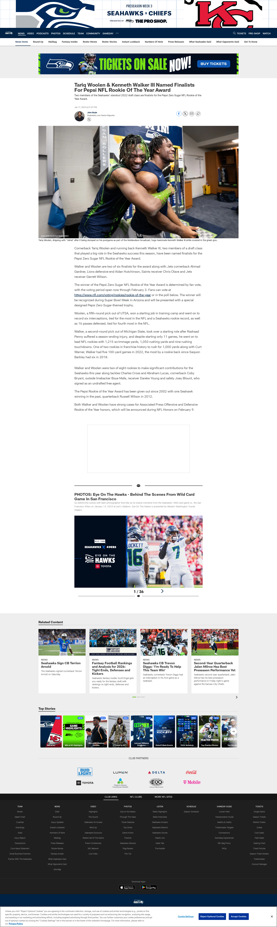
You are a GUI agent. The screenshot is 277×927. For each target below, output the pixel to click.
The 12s (127, 854)
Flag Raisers (128, 848)
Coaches (20, 822)
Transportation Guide (224, 817)
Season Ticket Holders (259, 854)
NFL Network (93, 848)
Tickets (259, 806)
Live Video (93, 854)
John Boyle (92, 112)
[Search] (234, 33)
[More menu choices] (117, 33)
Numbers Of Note (57, 833)
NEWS (57, 806)
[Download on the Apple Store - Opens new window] (127, 887)
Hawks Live (160, 838)
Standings (20, 827)
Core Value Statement (20, 848)
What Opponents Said (57, 864)
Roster (20, 811)
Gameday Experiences (224, 838)
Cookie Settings (186, 916)
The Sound (93, 817)
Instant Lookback (57, 827)
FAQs (224, 848)
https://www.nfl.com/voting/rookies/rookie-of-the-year (112, 295)
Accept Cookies (239, 916)
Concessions (224, 833)
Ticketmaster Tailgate (224, 827)
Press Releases (57, 843)
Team (19, 806)
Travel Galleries (128, 822)
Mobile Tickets (259, 822)
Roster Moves (57, 848)
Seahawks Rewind (160, 827)
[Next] (162, 591)
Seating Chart (259, 843)
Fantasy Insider (57, 854)
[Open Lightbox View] (138, 559)
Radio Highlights (160, 811)
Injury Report (19, 838)
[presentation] (237, 697)
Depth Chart (20, 817)
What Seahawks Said (57, 859)
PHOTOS (128, 806)
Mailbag (57, 838)
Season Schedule (191, 811)
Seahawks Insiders (160, 822)
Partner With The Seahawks (20, 859)
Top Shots (127, 827)
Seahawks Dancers (128, 843)
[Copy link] (198, 114)
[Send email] (191, 115)
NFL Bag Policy (224, 843)
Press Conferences (93, 843)
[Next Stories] (233, 731)
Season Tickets (259, 817)
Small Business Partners (19, 854)
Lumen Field (224, 811)
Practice (127, 838)
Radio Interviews (160, 817)
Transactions (20, 843)
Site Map (57, 869)
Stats (20, 833)
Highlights (93, 811)
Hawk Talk (160, 843)
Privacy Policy (16, 923)
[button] (134, 697)
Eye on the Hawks (127, 811)
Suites (259, 827)
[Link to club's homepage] (9, 33)
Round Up (57, 817)
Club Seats (259, 833)
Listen (160, 806)
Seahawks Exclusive (93, 833)
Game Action (128, 833)
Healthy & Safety (224, 822)
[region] (138, 917)
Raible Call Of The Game (93, 838)
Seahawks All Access (93, 822)
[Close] (271, 916)
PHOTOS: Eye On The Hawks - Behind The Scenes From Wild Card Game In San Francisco (134, 496)
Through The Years (128, 817)
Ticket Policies (259, 848)
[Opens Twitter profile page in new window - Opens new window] (89, 119)
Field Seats (259, 838)
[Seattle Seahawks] (138, 902)
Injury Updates (57, 822)
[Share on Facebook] (178, 115)
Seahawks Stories (160, 833)
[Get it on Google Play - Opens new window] (149, 889)
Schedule (191, 806)
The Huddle (160, 848)
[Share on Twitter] (185, 115)
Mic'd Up (93, 827)
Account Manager (259, 864)
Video (93, 806)
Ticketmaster (259, 859)
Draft (57, 811)
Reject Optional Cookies (212, 916)
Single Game (259, 811)
